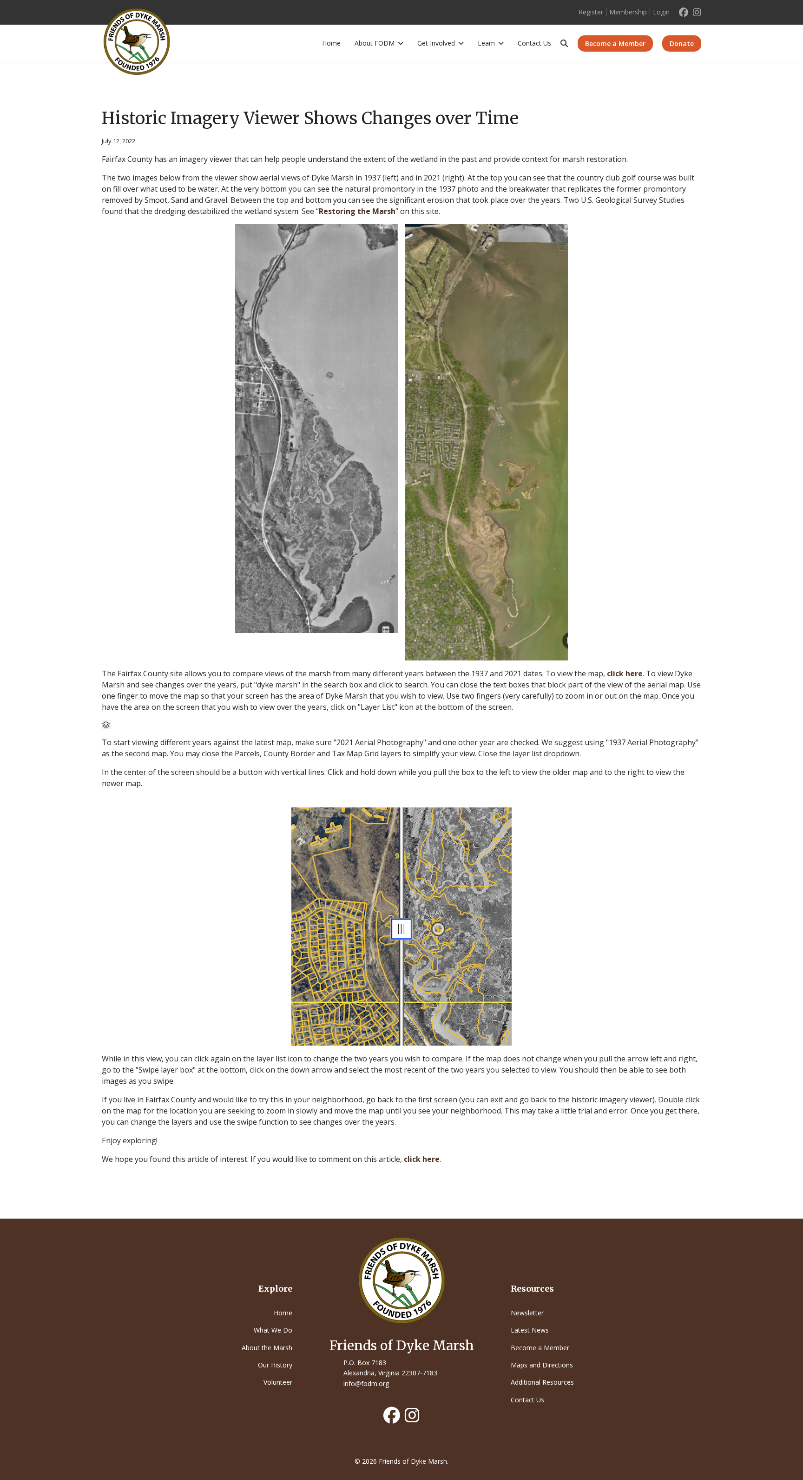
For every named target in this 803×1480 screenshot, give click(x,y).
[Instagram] (697, 12)
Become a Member (615, 43)
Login (661, 11)
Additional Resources (542, 1382)
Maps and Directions (542, 1364)
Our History (275, 1364)
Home (331, 43)
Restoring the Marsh (357, 211)
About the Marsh (267, 1347)
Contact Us (534, 43)
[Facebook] (683, 12)
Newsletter (527, 1312)
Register (591, 11)
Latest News (530, 1330)
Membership (628, 11)
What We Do (273, 1330)
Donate (682, 43)
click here (625, 673)
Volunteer (277, 1382)
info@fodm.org (366, 1383)
